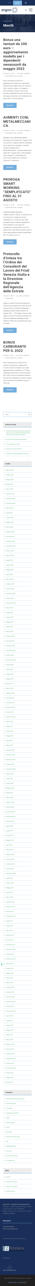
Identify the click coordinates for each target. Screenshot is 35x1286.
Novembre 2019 (10, 816)
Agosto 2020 (10, 774)
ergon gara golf (10, 1122)
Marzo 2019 (9, 850)
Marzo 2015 (9, 1039)
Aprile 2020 (9, 793)
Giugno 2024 (9, 565)
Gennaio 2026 (10, 494)
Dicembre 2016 (10, 944)
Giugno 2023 (9, 617)
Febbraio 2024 (10, 584)
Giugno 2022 (9, 674)
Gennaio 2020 (10, 807)
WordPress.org (10, 1191)
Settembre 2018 (11, 873)
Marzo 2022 (9, 688)
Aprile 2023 (9, 626)
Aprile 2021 (9, 740)
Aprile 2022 (9, 683)
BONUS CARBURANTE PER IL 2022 (14, 346)
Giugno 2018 (9, 883)
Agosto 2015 (10, 1016)
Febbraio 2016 (10, 987)
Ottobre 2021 (10, 712)
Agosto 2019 (10, 826)
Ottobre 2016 (10, 954)
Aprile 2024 (9, 574)
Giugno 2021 (9, 731)
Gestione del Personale (13, 1136)
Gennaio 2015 (10, 1049)
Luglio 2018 (9, 878)
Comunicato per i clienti (13, 444)
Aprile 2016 (9, 978)
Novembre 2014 (10, 1058)
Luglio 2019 (9, 831)
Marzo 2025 (9, 527)
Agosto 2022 (10, 664)
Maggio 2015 (10, 1030)
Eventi (8, 1127)
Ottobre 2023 (10, 598)
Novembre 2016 (10, 949)
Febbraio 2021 (10, 750)
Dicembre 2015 (10, 997)
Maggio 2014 (10, 1077)
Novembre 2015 (10, 1001)
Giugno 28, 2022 (8, 73)
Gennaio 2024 (10, 588)
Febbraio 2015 (10, 1044)
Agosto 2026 (10, 470)
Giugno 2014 (9, 1073)
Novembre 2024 (10, 546)
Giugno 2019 (9, 835)
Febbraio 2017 (10, 935)
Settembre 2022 (11, 660)
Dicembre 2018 (10, 864)
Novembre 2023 (10, 593)
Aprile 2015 (9, 1035)
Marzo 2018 (9, 897)
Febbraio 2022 (10, 693)
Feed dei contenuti (11, 1181)
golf (7, 1141)
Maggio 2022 (10, 679)
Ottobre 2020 (10, 764)
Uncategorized (10, 1160)
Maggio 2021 (10, 736)
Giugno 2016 (9, 968)
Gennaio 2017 (10, 940)
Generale (8, 1132)
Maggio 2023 (10, 622)
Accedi (8, 1177)
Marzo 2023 (9, 631)
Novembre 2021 (10, 707)
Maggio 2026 (10, 479)
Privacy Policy (13, 1282)
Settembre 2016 (11, 959)
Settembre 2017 (11, 916)
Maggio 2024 (10, 570)
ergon (8, 1118)
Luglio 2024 (9, 560)
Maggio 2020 (10, 788)
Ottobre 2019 (10, 821)
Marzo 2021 (9, 745)
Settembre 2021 (11, 717)
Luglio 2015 (9, 1020)
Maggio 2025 (10, 522)
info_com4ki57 (25, 73)
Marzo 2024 (9, 579)
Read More (10, 105)
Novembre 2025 (10, 503)
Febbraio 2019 (10, 854)
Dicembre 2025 (10, 498)
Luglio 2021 (9, 726)
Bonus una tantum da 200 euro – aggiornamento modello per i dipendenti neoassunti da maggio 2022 (15, 54)
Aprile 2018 (9, 892)
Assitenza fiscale (11, 1103)
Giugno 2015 (9, 1025)
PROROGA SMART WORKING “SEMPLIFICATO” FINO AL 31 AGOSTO (17, 189)
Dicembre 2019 (10, 812)
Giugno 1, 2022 (8, 355)
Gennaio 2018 (10, 902)
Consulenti (9, 298)
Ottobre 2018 (10, 868)
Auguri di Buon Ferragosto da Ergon (16, 439)
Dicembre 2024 (10, 541)
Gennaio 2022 (10, 698)
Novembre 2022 (10, 650)
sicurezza (9, 1151)
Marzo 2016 (9, 982)
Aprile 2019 (9, 845)
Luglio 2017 (9, 921)
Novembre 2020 (10, 759)
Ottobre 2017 (10, 911)
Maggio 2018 (10, 887)
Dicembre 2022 (10, 645)
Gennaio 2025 (10, 536)
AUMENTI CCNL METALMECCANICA (17, 121)
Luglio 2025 (9, 513)
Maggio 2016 (10, 973)
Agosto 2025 (10, 508)
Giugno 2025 (9, 517)
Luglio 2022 (9, 669)
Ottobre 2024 (10, 551)
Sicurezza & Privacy (12, 1155)
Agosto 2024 (10, 555)
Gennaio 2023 (10, 641)
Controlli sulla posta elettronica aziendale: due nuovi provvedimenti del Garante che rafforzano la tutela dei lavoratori (18, 432)
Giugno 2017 (9, 925)
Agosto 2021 (10, 721)
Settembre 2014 (11, 1068)
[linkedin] (10, 3)
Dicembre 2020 (10, 755)
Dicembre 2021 (10, 702)
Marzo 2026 (9, 489)
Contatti (17, 3)
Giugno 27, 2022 (8, 130)
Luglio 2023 (9, 612)
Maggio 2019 (10, 840)
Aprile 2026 (9, 484)
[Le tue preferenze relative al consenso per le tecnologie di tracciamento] (2, 964)
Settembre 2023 (11, 603)
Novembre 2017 (10, 906)
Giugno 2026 (9, 475)
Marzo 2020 (9, 797)
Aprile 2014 (9, 1082)
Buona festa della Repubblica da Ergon (17, 453)
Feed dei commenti (11, 1186)
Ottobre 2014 (10, 1063)
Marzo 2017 (9, 930)
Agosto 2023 (10, 607)
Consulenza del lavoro (13, 76)
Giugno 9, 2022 (8, 296)
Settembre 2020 (11, 769)
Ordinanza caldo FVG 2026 (14, 449)
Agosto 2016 (10, 963)
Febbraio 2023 (10, 636)
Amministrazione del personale (15, 1099)
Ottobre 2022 (10, 655)
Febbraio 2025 (10, 532)
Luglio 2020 (9, 778)
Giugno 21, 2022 (8, 205)
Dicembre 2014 (10, 1054)
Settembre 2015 (11, 1011)
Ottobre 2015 (10, 1006)
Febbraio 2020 (10, 802)
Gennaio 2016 (10, 992)
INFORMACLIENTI (11, 1146)
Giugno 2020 (9, 783)
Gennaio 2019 (10, 859)
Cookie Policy (22, 1282)
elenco (24, 1238)
